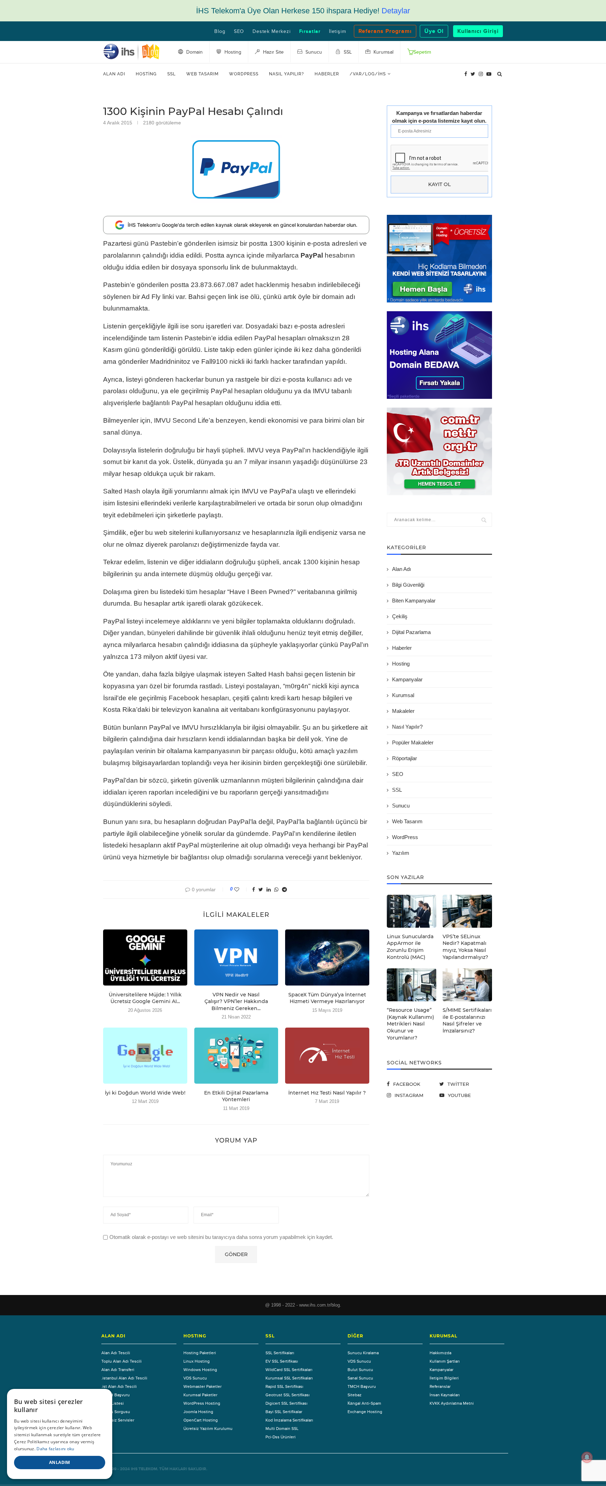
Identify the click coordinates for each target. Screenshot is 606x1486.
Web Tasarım (202, 73)
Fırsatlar (310, 31)
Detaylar (396, 10)
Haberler (327, 73)
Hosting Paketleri (199, 1352)
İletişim (337, 31)
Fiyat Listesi (112, 1403)
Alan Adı (114, 73)
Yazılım (400, 853)
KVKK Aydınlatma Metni (452, 1403)
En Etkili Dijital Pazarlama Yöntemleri (236, 1096)
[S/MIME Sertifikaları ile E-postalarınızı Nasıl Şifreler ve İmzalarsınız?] (467, 984)
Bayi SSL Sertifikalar (283, 1411)
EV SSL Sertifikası (281, 1361)
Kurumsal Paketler (200, 1394)
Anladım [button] (59, 1462)
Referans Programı (385, 31)
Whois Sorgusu (115, 1411)
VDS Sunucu (195, 1378)
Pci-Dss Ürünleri (280, 1436)
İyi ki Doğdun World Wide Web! (145, 1093)
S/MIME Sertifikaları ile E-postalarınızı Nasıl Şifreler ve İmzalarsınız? (467, 1020)
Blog (219, 31)
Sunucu (401, 806)
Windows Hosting (200, 1369)
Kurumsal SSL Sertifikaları (289, 1378)
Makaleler (403, 711)
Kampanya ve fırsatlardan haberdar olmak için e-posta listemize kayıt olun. (439, 116)
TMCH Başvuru (115, 1394)
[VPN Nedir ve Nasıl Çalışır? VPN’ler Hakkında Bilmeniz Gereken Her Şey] (236, 957)
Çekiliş (400, 616)
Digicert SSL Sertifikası (286, 1403)
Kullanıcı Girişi (478, 31)
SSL (171, 73)
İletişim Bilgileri (444, 1378)
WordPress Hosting (201, 1403)
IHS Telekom (144, 1469)
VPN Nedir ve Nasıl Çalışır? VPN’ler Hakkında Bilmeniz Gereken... (236, 1001)
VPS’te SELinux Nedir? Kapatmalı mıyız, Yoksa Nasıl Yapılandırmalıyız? (465, 946)
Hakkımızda (440, 1352)
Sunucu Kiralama (363, 1352)
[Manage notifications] (587, 1457)
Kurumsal (403, 695)
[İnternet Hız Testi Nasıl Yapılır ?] (327, 1056)
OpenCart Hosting (200, 1420)
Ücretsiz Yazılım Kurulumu (208, 1428)
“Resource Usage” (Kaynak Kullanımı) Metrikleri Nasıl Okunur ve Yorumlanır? (410, 1024)
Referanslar (440, 1386)
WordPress (243, 73)
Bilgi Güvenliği (408, 585)
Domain (194, 52)
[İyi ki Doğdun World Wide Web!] (145, 1056)
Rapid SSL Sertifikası (284, 1386)
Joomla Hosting (198, 1411)
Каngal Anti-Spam (364, 1403)
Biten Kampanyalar (414, 601)
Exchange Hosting (365, 1411)
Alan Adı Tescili (115, 1352)
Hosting (146, 73)
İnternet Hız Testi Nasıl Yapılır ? (327, 1093)
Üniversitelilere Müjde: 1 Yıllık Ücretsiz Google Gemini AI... (145, 998)
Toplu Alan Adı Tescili (121, 1361)
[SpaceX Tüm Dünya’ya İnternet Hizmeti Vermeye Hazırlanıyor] (327, 957)
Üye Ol (434, 31)
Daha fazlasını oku (55, 1449)
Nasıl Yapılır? (286, 73)
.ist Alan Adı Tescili (119, 1386)
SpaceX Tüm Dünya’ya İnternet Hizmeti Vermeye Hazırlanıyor (327, 998)
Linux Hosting (196, 1361)
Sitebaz (355, 1394)
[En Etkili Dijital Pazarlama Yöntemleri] (236, 1056)
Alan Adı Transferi (117, 1369)
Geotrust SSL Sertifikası (287, 1394)
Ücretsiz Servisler (117, 1420)
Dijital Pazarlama (411, 632)
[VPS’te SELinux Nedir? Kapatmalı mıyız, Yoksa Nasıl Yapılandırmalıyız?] (467, 911)
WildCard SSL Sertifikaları (288, 1369)
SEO (239, 31)
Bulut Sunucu (360, 1369)
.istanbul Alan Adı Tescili (124, 1378)
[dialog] (59, 1434)
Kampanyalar (407, 679)
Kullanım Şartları (445, 1361)
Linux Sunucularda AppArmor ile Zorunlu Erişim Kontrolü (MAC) (410, 946)
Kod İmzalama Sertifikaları (289, 1420)
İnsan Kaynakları (445, 1394)
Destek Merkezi (271, 31)
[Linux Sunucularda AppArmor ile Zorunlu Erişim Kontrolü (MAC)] (411, 911)
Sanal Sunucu (360, 1378)
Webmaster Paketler (202, 1386)
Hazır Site (273, 52)
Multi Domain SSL (281, 1428)
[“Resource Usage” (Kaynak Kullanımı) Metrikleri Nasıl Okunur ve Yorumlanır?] (411, 984)
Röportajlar (404, 758)
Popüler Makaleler (412, 742)
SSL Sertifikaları (279, 1352)
